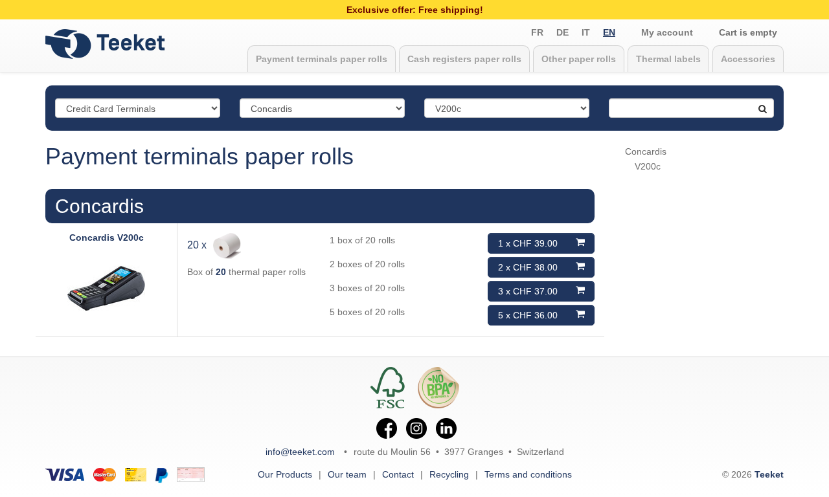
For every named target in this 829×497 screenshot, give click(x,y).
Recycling (449, 474)
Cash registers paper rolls (464, 59)
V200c (648, 166)
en (609, 32)
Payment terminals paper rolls (321, 59)
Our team (347, 474)
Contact (398, 474)
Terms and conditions (528, 474)
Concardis (99, 206)
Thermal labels (668, 59)
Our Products (285, 474)
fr (537, 32)
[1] (756, 103)
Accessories (748, 59)
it (586, 32)
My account (667, 32)
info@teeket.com (300, 452)
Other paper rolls (578, 59)
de (562, 32)
